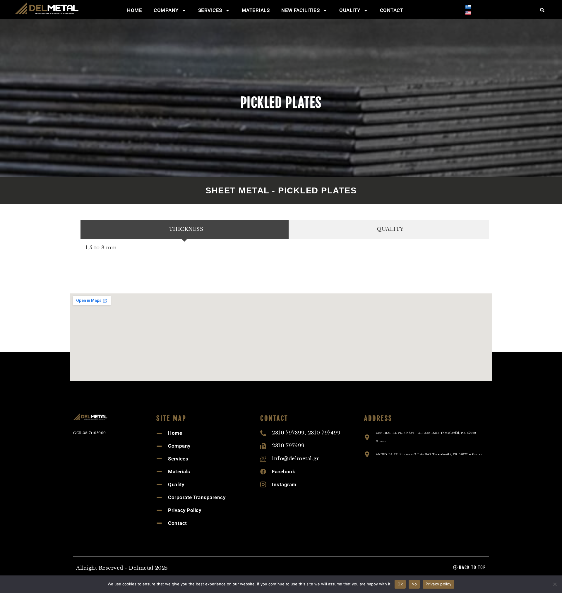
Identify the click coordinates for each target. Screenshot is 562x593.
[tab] (184, 229)
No (414, 584)
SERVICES (210, 10)
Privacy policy (438, 584)
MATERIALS (256, 10)
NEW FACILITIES (300, 10)
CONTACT (391, 10)
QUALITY (349, 10)
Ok (400, 584)
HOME (134, 10)
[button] (469, 567)
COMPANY (166, 10)
